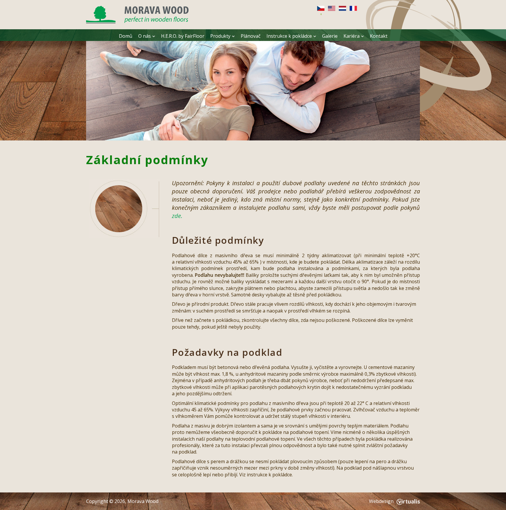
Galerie (330, 36)
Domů (125, 36)
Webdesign (381, 501)
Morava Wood (142, 501)
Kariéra (351, 36)
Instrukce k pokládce (289, 36)
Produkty (220, 36)
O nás (144, 36)
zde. (177, 216)
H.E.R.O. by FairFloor (182, 36)
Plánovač (251, 36)
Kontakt (378, 36)
